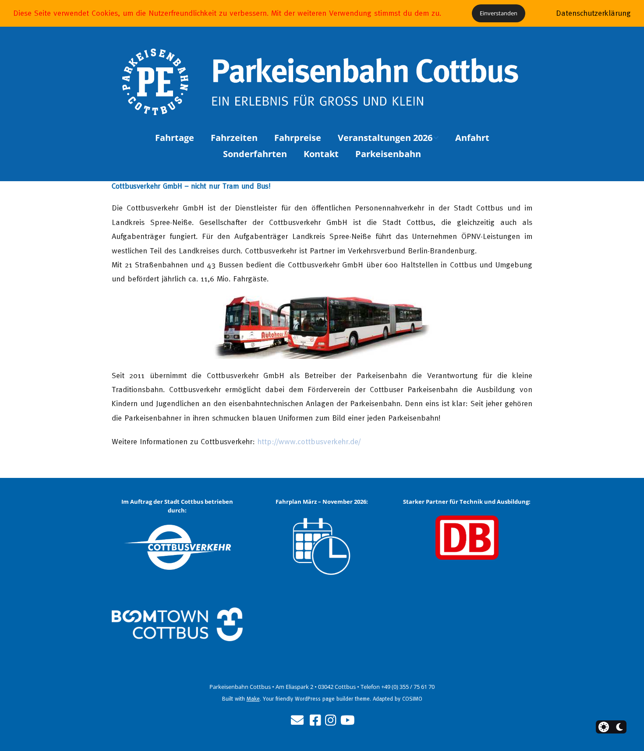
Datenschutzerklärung (593, 13)
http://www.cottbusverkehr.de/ (309, 441)
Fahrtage (174, 138)
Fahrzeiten (234, 138)
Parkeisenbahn (388, 154)
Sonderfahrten (255, 154)
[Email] (297, 720)
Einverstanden (498, 13)
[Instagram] (330, 720)
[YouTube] (347, 720)
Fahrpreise (297, 138)
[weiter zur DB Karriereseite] (466, 538)
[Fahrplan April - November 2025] (322, 547)
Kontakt (321, 154)
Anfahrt (472, 138)
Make (253, 698)
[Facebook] (315, 720)
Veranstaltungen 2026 (385, 138)
